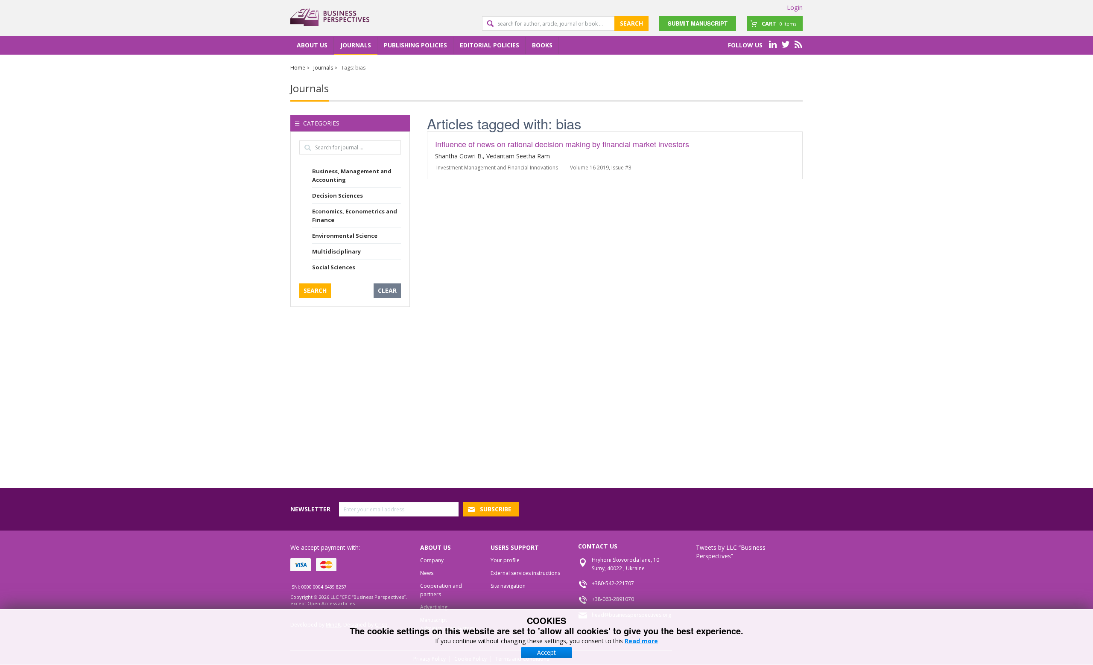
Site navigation (508, 585)
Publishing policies (415, 45)
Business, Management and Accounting (352, 175)
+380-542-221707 (613, 583)
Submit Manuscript (698, 23)
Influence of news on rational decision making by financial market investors (562, 143)
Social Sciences (333, 267)
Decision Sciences (337, 195)
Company (432, 560)
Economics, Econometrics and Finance (354, 215)
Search (631, 23)
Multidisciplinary (336, 251)
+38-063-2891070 (613, 599)
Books (542, 45)
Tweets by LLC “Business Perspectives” (731, 551)
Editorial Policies (489, 45)
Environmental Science (344, 235)
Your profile (505, 560)
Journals (355, 45)
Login (795, 7)
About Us (312, 45)
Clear (387, 290)
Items (779, 23)
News (426, 573)
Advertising (433, 607)
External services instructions (525, 573)
